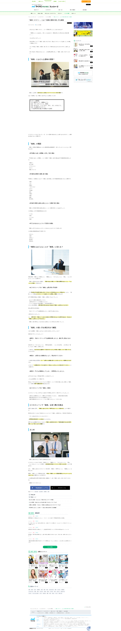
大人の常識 (40, 491)
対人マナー (60, 13)
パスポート (41, 591)
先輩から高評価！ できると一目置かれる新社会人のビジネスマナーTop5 (44, 504)
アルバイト (83, 617)
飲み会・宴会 (40, 13)
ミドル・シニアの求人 (46, 618)
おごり (35, 589)
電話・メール (33, 13)
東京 (50, 593)
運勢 (47, 593)
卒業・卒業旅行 (59, 611)
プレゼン (30, 593)
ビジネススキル (51, 589)
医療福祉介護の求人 (74, 618)
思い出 (48, 591)
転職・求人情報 (67, 617)
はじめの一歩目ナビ (62, 1)
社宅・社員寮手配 (68, 626)
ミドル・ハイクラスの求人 (76, 617)
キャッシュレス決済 (35, 593)
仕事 (48, 491)
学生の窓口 (34, 1)
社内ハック (74, 13)
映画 (29, 589)
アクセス (53, 628)
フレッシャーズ (48, 1)
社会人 (53, 593)
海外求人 (71, 617)
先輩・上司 (60, 593)
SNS (55, 591)
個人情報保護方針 (69, 628)
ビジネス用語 (67, 13)
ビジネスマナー (41, 16)
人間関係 (45, 491)
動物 (45, 591)
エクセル (51, 591)
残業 (35, 591)
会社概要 (50, 628)
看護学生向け (55, 617)
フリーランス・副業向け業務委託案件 (66, 618)
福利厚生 (63, 589)
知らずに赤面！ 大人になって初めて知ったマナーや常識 (41, 499)
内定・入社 (53, 611)
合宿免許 (55, 1)
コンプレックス (31, 591)
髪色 (44, 589)
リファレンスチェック (74, 626)
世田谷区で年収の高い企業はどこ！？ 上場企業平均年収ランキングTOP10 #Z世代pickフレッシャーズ (48, 529)
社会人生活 (36, 491)
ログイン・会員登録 (86, 1)
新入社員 (44, 593)
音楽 (37, 591)
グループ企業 (64, 628)
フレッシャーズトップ (32, 16)
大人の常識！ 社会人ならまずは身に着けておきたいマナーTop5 (43, 502)
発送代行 (57, 626)
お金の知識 (66, 611)
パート (86, 617)
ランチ (56, 593)
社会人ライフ (51, 567)
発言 (41, 589)
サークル (59, 589)
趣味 (32, 589)
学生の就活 (45, 617)
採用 (61, 628)
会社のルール (63, 591)
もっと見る (50, 547)
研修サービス (45, 626)
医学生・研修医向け (60, 617)
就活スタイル (41, 1)
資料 (55, 589)
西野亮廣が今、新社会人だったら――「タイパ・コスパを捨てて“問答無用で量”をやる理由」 (46, 518)
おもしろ (58, 591)
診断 (39, 582)
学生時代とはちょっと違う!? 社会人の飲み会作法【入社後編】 (43, 507)
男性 (47, 589)
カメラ (41, 593)
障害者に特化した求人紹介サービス (55, 618)
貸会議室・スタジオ (62, 626)
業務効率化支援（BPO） (51, 626)
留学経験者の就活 (50, 617)
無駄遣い (38, 589)
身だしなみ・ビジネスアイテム (50, 13)
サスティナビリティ (57, 628)
